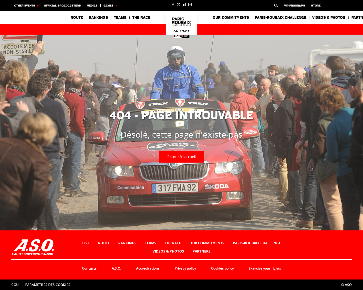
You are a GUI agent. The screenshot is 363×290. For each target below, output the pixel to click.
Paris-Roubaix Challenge (280, 17)
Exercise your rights (265, 268)
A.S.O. (116, 268)
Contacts (89, 268)
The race (173, 243)
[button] (276, 5)
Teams (150, 243)
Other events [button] (24, 5)
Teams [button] (120, 17)
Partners (201, 251)
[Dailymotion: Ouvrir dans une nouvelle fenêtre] (184, 4)
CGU (15, 284)
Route (77, 17)
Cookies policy (222, 268)
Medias (92, 5)
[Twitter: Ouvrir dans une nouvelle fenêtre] (178, 4)
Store (315, 5)
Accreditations (148, 268)
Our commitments (206, 243)
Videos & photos (328, 17)
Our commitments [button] (231, 17)
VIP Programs (294, 5)
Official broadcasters (62, 5)
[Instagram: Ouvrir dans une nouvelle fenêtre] (190, 4)
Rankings (98, 17)
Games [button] (108, 5)
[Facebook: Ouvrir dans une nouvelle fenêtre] (173, 4)
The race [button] (141, 17)
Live (86, 243)
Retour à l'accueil (181, 156)
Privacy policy (185, 268)
